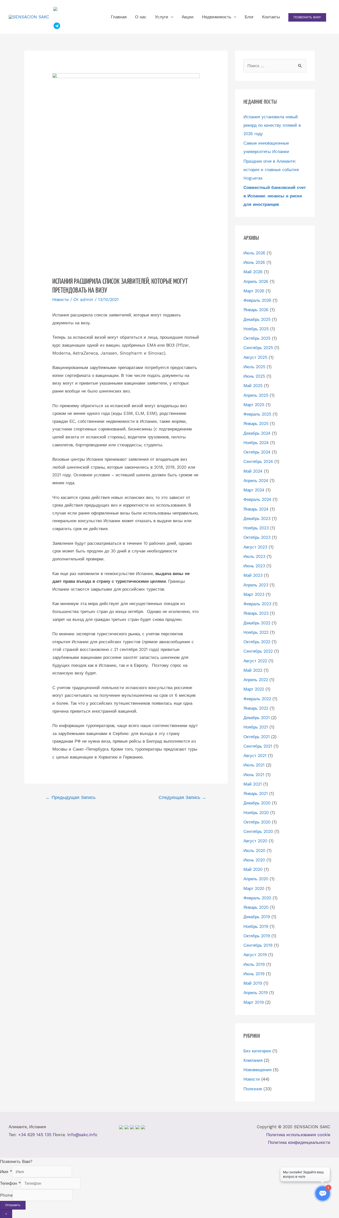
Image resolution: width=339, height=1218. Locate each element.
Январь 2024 (256, 509)
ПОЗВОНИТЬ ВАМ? (307, 17)
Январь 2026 (256, 309)
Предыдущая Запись (71, 797)
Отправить (12, 1205)
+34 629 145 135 (34, 1134)
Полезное (252, 1088)
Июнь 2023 (254, 565)
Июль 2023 (254, 556)
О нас (140, 16)
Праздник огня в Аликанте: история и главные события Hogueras (271, 170)
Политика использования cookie (298, 1134)
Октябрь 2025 (257, 338)
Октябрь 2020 (257, 822)
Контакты (271, 16)
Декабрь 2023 (257, 518)
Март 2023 (253, 594)
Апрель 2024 (255, 480)
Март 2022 (253, 689)
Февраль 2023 (257, 603)
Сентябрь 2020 (258, 831)
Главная (119, 16)
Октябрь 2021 (256, 736)
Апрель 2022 (255, 679)
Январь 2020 (256, 907)
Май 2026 (253, 271)
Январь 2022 (255, 708)
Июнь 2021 (253, 774)
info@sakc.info (82, 1134)
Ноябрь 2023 (256, 527)
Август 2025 (255, 357)
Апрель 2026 (255, 281)
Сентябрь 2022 (258, 651)
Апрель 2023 (255, 584)
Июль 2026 (254, 252)
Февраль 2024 (257, 499)
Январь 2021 (255, 793)
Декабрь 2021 (256, 717)
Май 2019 (252, 983)
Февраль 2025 (257, 414)
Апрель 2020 (255, 878)
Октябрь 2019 (256, 935)
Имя (6, 1171)
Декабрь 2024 (257, 433)
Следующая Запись (182, 797)
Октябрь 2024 (257, 452)
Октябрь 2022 (256, 641)
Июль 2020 (254, 850)
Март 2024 (253, 489)
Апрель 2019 (255, 992)
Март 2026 (253, 290)
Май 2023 (253, 575)
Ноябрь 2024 (256, 442)
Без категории (257, 1050)
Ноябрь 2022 (256, 632)
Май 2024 (253, 471)
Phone (6, 1195)
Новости (60, 299)
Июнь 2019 (254, 973)
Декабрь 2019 (256, 916)
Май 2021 (252, 784)
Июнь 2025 (254, 376)
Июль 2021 (254, 764)
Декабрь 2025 (257, 319)
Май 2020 (253, 869)
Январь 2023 (256, 613)
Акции (188, 16)
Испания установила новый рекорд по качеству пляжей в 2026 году (272, 125)
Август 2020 (255, 840)
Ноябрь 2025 (256, 328)
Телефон (10, 1183)
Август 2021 (255, 755)
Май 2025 (253, 385)
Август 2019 (255, 954)
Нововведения (257, 1069)
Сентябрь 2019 (257, 945)
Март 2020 (253, 888)
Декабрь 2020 (257, 802)
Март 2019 (253, 1002)
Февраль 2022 (257, 698)
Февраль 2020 (257, 897)
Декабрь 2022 (256, 622)
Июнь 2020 (254, 859)
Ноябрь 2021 (255, 727)
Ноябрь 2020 (256, 812)
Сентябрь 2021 (257, 746)
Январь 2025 (256, 423)
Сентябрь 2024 (258, 461)
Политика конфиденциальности (299, 1142)
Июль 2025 (254, 366)
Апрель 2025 (255, 395)
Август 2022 (255, 660)
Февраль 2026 (257, 300)
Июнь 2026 (254, 262)
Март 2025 (253, 404)
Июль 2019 (254, 964)
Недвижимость (216, 16)
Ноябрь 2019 (255, 926)
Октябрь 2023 (257, 537)
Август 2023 (255, 547)
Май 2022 (252, 670)
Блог (249, 16)
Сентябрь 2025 (258, 347)
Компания (253, 1060)
